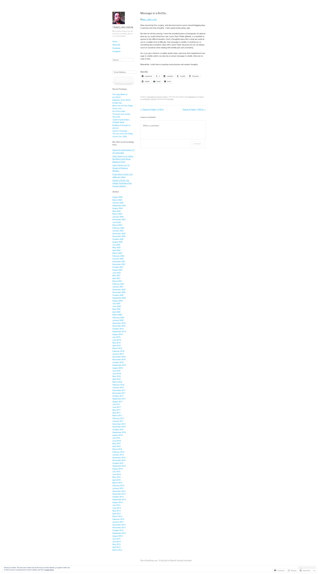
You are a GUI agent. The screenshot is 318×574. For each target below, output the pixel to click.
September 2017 (119, 398)
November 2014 (118, 493)
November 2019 (118, 325)
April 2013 (116, 547)
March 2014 (117, 516)
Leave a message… (120, 130)
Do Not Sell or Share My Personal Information (175, 560)
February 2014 (118, 519)
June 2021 (116, 272)
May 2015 (116, 477)
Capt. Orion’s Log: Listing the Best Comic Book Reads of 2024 (122, 159)
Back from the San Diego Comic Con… (122, 107)
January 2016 (117, 454)
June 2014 (116, 508)
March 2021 (117, 281)
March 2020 (117, 314)
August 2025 (117, 197)
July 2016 (116, 437)
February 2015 (118, 485)
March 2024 (117, 213)
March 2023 (117, 225)
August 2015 (117, 468)
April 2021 (116, 278)
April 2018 (116, 379)
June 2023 (116, 222)
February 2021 (118, 284)
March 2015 (117, 482)
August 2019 (117, 334)
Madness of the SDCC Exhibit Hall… (121, 101)
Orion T (165, 97)
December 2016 (118, 424)
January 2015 (117, 488)
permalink (170, 99)
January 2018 (117, 387)
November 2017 (118, 393)
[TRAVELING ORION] (118, 24)
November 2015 (118, 460)
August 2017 (117, 401)
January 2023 (117, 230)
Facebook (116, 48)
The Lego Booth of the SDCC (119, 95)
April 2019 (116, 345)
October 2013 (117, 530)
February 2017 (118, 418)
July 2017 (116, 404)
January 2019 (117, 353)
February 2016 (118, 452)
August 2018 (117, 368)
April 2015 (116, 480)
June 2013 (116, 541)
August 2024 (117, 208)
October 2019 (117, 328)
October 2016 (117, 429)
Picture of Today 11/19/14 (151, 109)
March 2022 (117, 253)
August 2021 (117, 269)
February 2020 (118, 317)
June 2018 (116, 373)
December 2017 (118, 390)
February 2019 (118, 351)
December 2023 (118, 219)
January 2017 (117, 421)
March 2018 (117, 381)
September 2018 (119, 365)
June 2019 (116, 340)
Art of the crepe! (118, 111)
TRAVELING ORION (122, 27)
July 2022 (116, 244)
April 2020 (116, 312)
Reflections (192, 97)
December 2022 (118, 233)
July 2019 (116, 337)
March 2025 (117, 200)
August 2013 (117, 536)
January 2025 (117, 202)
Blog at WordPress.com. (149, 560)
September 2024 (119, 205)
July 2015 (116, 471)
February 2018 (118, 384)
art (141, 99)
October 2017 (117, 396)
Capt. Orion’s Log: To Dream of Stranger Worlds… (121, 168)
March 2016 (117, 449)
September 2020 (119, 297)
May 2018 (116, 376)
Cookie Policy (49, 570)
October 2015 (117, 463)
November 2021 (118, 264)
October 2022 (117, 239)
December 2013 (118, 524)
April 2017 (116, 412)
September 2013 (119, 533)
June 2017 (116, 407)
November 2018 (118, 359)
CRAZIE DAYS (118, 122)
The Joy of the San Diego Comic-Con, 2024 (122, 135)
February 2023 (118, 228)
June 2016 (116, 440)
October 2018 (117, 362)
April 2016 (116, 446)
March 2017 (117, 415)
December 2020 (118, 289)
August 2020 (117, 300)
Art (186, 97)
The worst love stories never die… (121, 115)
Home (114, 41)
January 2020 (117, 320)
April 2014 (116, 513)
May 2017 (116, 409)
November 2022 (118, 236)
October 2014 (117, 496)
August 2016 (117, 435)
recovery (153, 99)
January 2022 (117, 258)
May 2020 (116, 309)
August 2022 (117, 241)
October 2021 (117, 267)
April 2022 (116, 250)
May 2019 (116, 342)
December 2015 (118, 457)
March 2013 (117, 549)
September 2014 (119, 499)
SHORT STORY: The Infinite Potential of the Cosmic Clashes (122, 183)
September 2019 (119, 331)
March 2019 (117, 348)
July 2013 (116, 538)
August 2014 (117, 502)
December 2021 (118, 261)
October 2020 (117, 295)
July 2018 (116, 370)
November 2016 (118, 426)
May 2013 (116, 544)
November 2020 (118, 292)
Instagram (116, 51)
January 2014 (117, 521)
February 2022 (118, 256)
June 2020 (116, 306)
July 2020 (116, 303)
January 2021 (117, 286)
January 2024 (117, 216)
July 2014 (116, 505)
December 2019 (118, 323)
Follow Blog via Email (124, 80)
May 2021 (116, 275)
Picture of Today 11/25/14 (194, 109)
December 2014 (118, 491)
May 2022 (116, 247)
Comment (197, 144)
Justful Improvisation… (121, 119)
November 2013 (118, 527)
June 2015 (116, 474)
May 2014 (116, 510)
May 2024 (116, 211)
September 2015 (119, 465)
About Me (116, 44)
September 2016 (119, 432)
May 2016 (116, 443)
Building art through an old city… (121, 126)
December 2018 (118, 356)
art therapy (146, 99)
